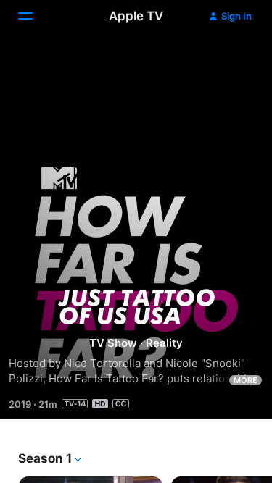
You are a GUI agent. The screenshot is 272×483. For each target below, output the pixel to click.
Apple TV (136, 16)
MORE (245, 380)
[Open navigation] (34, 16)
